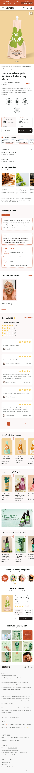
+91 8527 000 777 (12, 748)
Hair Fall (15, 727)
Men (20, 727)
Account (22, 737)
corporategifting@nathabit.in (21, 752)
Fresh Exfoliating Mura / (15, 66)
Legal (7, 737)
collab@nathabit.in (13, 750)
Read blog (4, 309)
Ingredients (11, 730)
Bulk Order (16, 740)
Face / (6, 66)
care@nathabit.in (14, 755)
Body (28, 724)
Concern (4, 730)
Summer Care (13, 724)
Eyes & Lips (4, 727)
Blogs (27, 737)
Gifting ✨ (26, 727)
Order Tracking (14, 737)
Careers (4, 740)
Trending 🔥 (5, 724)
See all (30, 275)
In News (10, 740)
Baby (10, 727)
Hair (20, 724)
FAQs (3, 737)
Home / (3, 66)
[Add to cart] (12, 438)
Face (24, 724)
